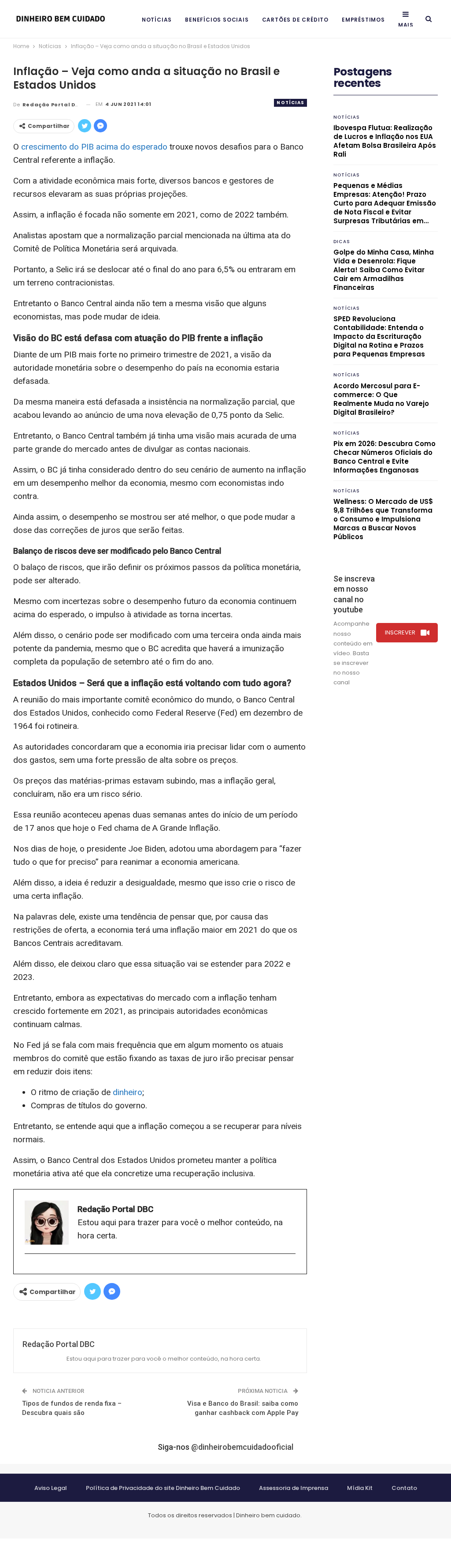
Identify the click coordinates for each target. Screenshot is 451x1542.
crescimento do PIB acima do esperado (94, 147)
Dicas (341, 241)
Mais (406, 25)
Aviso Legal (50, 1488)
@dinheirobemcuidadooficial (242, 1447)
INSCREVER (400, 632)
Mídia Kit (360, 1488)
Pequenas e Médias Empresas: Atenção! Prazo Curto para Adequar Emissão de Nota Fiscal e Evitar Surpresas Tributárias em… (384, 203)
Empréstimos (363, 19)
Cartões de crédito (295, 19)
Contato (404, 1488)
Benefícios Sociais (216, 19)
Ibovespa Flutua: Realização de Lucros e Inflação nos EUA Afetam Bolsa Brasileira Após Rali (384, 141)
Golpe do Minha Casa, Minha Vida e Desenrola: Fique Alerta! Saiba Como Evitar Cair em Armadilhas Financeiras (383, 270)
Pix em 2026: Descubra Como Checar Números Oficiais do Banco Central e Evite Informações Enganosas (384, 457)
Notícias (157, 19)
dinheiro (127, 1092)
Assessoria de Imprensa (293, 1488)
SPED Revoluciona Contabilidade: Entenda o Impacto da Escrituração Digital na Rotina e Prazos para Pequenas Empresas (379, 336)
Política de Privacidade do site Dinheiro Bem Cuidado (163, 1488)
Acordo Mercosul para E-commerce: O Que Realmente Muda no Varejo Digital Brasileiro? (381, 399)
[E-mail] (29, 1268)
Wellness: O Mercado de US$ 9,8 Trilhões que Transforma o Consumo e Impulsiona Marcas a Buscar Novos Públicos (383, 519)
